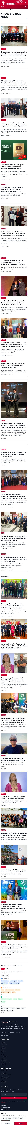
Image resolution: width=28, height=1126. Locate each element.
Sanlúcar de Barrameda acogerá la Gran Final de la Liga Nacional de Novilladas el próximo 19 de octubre (14, 538)
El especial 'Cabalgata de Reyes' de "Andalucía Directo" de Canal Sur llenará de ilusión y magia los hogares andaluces (13, 263)
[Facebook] (2, 1035)
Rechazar (7, 1123)
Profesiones (4, 1060)
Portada (3, 1042)
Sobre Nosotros (5, 1071)
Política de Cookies (5, 1077)
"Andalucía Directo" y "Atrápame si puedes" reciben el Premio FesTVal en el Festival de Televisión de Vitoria (14, 646)
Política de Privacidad (6, 1075)
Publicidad (3, 1105)
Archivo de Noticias (5, 1062)
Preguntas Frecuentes (6, 1107)
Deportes (3, 1052)
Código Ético (4, 1073)
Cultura (3, 1058)
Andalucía (3, 1048)
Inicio (2, 9)
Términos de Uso (5, 1079)
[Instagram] (7, 1035)
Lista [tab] (3, 968)
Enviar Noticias (4, 1109)
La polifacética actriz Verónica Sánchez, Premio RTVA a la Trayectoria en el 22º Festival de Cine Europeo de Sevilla (14, 344)
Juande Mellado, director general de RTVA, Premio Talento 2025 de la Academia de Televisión (12, 365)
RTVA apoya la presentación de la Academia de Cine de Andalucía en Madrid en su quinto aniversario (12, 606)
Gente (2, 1050)
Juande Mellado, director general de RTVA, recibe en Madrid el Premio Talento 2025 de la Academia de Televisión (12, 304)
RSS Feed (3, 1064)
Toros (2, 1054)
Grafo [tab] (7, 968)
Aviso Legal (4, 1081)
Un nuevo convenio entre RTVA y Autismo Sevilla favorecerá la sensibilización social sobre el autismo (13, 906)
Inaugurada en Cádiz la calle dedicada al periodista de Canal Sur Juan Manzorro (14, 834)
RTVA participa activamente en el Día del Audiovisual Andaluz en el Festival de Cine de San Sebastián (14, 559)
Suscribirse (14, 1098)
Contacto (3, 1083)
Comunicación (4, 1056)
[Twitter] (4, 1035)
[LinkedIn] (9, 1035)
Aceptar (21, 1123)
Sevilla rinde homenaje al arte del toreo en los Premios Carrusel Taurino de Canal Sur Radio (13, 454)
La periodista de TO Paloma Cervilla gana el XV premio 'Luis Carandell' (13, 797)
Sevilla (2, 1046)
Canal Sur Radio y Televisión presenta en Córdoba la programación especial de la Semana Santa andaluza (14, 947)
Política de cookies (5, 1120)
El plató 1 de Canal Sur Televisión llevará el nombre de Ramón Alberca (13, 759)
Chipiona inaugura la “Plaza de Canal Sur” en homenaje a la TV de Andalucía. (14, 870)
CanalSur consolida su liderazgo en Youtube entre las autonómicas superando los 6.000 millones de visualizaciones (12, 167)
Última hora (4, 1044)
